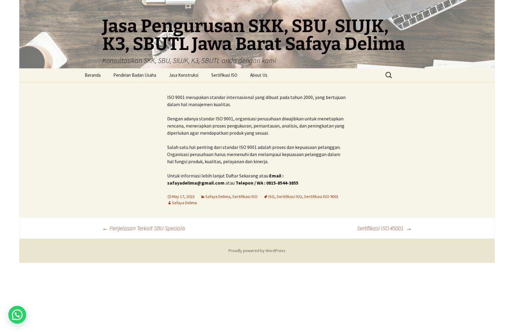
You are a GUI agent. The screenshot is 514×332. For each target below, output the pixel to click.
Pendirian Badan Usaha (134, 75)
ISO (271, 196)
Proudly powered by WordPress (257, 250)
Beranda (93, 75)
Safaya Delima (217, 196)
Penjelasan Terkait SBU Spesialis (143, 228)
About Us (258, 75)
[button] (17, 315)
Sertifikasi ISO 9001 (321, 196)
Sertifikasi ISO (224, 75)
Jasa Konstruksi (183, 75)
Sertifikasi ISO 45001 (384, 228)
